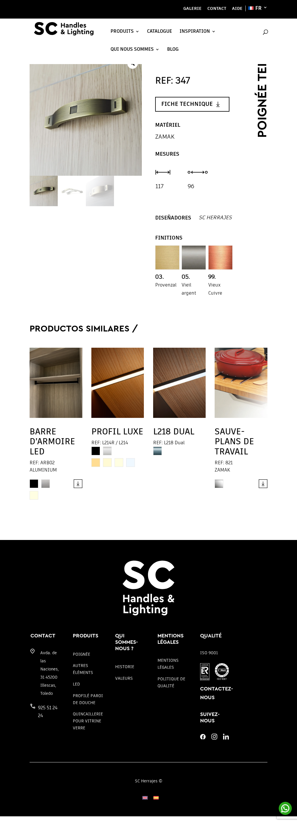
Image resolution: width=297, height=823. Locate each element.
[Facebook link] (203, 738)
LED (76, 684)
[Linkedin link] (226, 738)
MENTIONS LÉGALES (168, 663)
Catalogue (159, 31)
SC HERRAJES (215, 217)
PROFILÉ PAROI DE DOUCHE (88, 699)
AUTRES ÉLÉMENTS (83, 669)
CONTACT (216, 8)
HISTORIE (124, 667)
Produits (122, 31)
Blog (173, 49)
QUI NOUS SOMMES (132, 49)
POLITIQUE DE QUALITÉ (171, 682)
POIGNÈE (81, 654)
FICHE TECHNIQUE (187, 104)
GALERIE (192, 8)
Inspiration (195, 31)
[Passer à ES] (156, 797)
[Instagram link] (214, 738)
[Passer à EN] (145, 797)
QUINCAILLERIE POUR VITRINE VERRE (88, 721)
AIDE (237, 8)
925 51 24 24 (47, 711)
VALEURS (124, 678)
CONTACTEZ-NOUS (216, 693)
